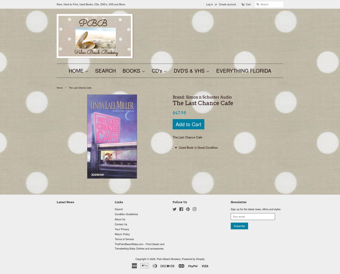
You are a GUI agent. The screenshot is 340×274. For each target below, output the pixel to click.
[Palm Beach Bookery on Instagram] (194, 209)
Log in (209, 4)
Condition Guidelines (126, 214)
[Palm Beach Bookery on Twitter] (175, 209)
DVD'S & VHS (190, 70)
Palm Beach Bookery (168, 259)
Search (119, 209)
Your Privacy (122, 229)
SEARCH (105, 70)
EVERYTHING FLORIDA (243, 70)
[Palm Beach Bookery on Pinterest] (188, 209)
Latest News (65, 202)
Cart (248, 4)
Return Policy (122, 234)
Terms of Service (124, 239)
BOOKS (132, 70)
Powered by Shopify (193, 259)
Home (60, 87)
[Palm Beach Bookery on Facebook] (181, 209)
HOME (77, 70)
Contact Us (121, 224)
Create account (227, 4)
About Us (120, 219)
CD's (158, 70)
